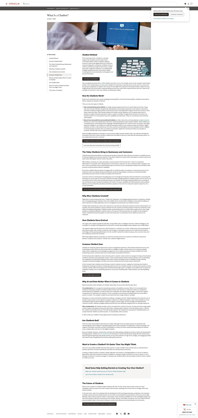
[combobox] (99, 4)
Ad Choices (79, 413)
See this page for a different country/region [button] (163, 18)
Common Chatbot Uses (55, 75)
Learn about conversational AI (91, 79)
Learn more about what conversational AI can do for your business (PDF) (101, 145)
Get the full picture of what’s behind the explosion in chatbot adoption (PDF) (102, 189)
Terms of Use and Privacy (61, 413)
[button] (6, 4)
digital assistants (144, 120)
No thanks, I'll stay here (177, 14)
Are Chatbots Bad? (54, 82)
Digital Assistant (74, 8)
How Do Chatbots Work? (55, 61)
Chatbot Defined (53, 58)
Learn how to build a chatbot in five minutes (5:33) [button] (99, 374)
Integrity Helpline (101, 413)
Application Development (62, 8)
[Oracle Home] (14, 4)
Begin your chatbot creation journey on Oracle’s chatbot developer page (105, 371)
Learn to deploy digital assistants (92, 275)
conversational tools (105, 334)
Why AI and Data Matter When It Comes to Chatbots (60, 78)
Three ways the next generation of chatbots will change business (99, 404)
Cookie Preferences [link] (72, 413)
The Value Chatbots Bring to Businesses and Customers (60, 65)
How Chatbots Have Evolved (57, 72)
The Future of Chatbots (55, 90)
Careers (85, 413)
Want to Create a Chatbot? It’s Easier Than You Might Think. (59, 86)
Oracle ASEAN (50, 8)
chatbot (103, 83)
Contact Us (109, 413)
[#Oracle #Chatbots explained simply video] (134, 67)
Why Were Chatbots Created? (57, 69)
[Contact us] (191, 4)
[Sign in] (188, 4)
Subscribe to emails (92, 413)
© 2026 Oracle (50, 413)
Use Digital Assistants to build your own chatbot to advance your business (102, 141)
